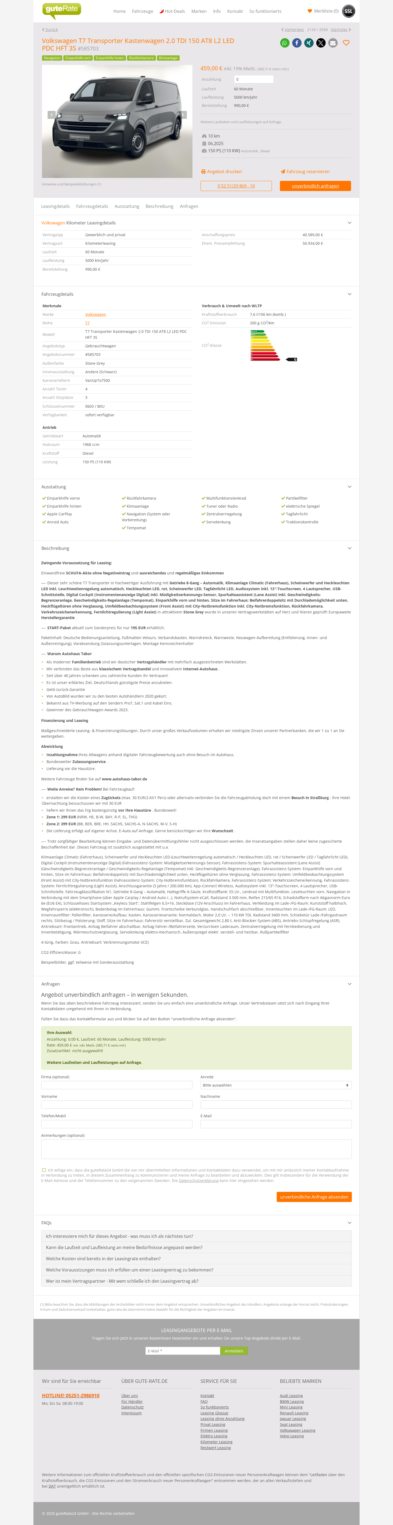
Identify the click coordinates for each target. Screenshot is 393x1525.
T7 (87, 322)
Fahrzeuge (142, 11)
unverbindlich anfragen (315, 186)
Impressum (131, 1412)
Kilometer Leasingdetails (78, 223)
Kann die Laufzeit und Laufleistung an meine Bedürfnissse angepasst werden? (124, 1247)
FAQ (204, 1401)
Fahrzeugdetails (92, 206)
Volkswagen (95, 314)
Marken (199, 11)
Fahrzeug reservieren (308, 171)
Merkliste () (326, 11)
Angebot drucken (224, 171)
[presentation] (52, 115)
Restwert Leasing (216, 1447)
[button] (285, 43)
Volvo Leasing (292, 1435)
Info (217, 11)
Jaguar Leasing (293, 1418)
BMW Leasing (292, 1401)
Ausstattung (127, 206)
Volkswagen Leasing (297, 1430)
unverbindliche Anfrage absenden (314, 1197)
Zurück (51, 29)
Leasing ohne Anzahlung (223, 1418)
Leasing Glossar (215, 1412)
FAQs (46, 1223)
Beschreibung (160, 206)
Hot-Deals (175, 11)
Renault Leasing (294, 1412)
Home (119, 11)
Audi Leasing (291, 1395)
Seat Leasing (291, 1424)
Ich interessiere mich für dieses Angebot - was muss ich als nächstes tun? (119, 1236)
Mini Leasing (291, 1407)
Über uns (129, 1395)
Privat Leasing (213, 1424)
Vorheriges (294, 29)
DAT (52, 1486)
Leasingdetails (55, 206)
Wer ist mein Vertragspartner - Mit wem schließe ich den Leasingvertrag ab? (122, 1281)
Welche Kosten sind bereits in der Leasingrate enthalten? (103, 1259)
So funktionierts (265, 11)
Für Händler (132, 1401)
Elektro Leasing (214, 1435)
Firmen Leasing (214, 1430)
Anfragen (189, 206)
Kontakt (235, 11)
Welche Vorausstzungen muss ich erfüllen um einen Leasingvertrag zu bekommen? (129, 1270)
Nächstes (339, 29)
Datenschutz (132, 1407)
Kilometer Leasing (217, 1441)
